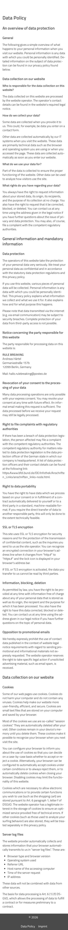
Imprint (42, 926)
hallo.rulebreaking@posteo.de (28, 373)
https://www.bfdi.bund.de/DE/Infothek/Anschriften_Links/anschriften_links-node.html (33, 475)
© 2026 (34, 917)
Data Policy (28, 926)
